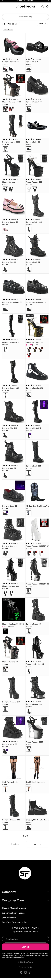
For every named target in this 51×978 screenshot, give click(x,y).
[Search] (42, 6)
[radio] (5, 69)
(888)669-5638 (9, 917)
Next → (37, 844)
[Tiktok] (29, 972)
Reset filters (8, 29)
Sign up (25, 947)
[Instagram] (25, 972)
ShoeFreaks (28, 962)
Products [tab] (25, 17)
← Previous (13, 844)
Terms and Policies (26, 967)
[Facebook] (21, 972)
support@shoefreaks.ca (13, 913)
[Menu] (4, 6)
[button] (11, 24)
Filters (42, 24)
